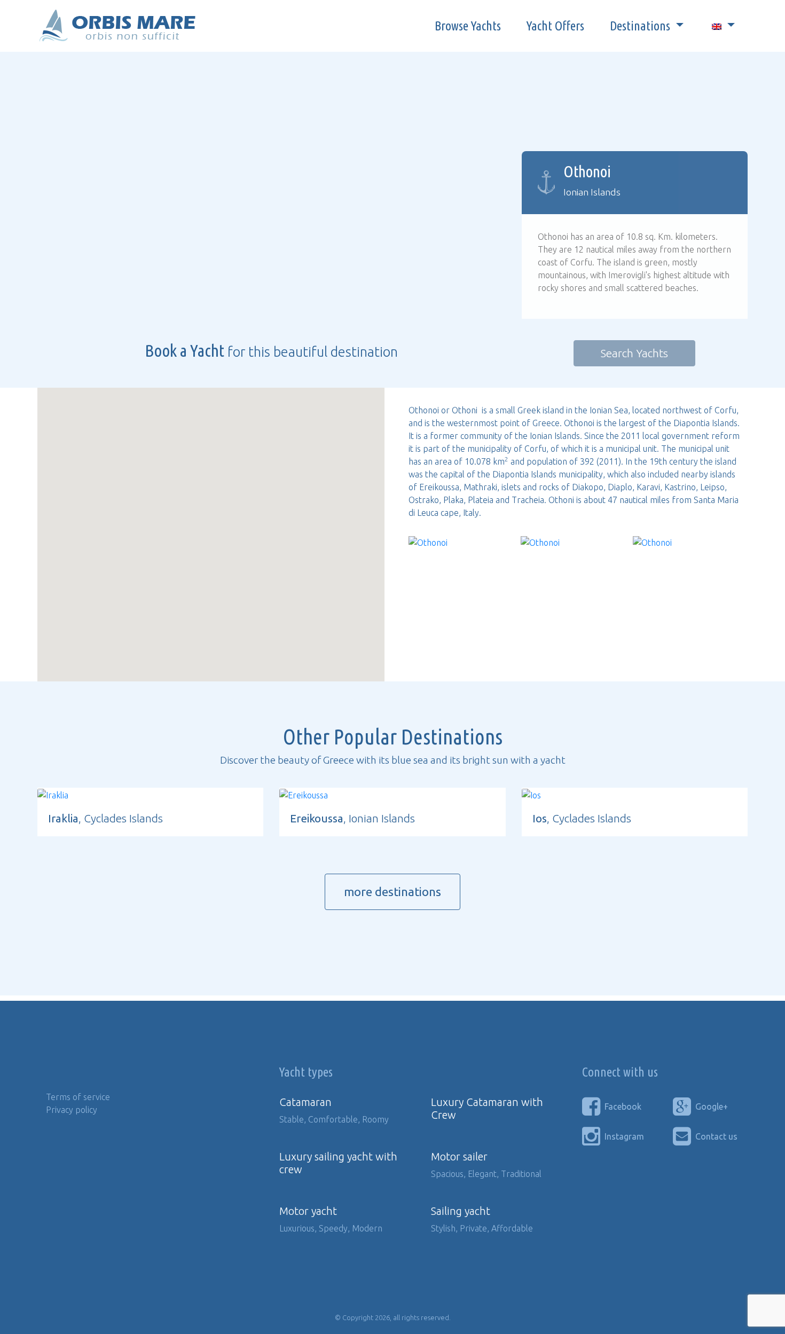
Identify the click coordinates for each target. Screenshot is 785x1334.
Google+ (711, 1106)
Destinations (641, 26)
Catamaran (305, 1102)
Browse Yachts (468, 26)
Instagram (624, 1136)
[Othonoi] (428, 542)
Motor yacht (308, 1211)
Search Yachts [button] (634, 353)
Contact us (716, 1136)
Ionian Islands (592, 192)
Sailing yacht (460, 1211)
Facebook (623, 1106)
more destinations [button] (392, 891)
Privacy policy (71, 1110)
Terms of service (78, 1097)
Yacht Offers (555, 26)
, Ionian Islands (352, 818)
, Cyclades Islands (105, 818)
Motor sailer (459, 1156)
